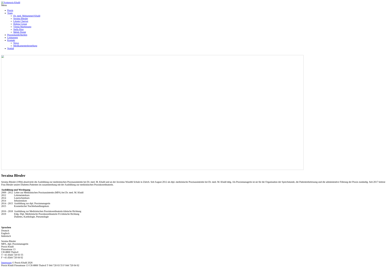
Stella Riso (18, 29)
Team (10, 13)
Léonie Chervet (20, 21)
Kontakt (11, 40)
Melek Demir (19, 32)
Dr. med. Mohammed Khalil (26, 16)
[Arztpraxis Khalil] (10, 2)
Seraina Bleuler (20, 18)
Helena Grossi (20, 24)
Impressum (6, 262)
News (16, 43)
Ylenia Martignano (22, 26)
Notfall (10, 48)
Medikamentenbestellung (25, 45)
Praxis (10, 10)
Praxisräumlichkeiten (17, 35)
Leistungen (12, 37)
